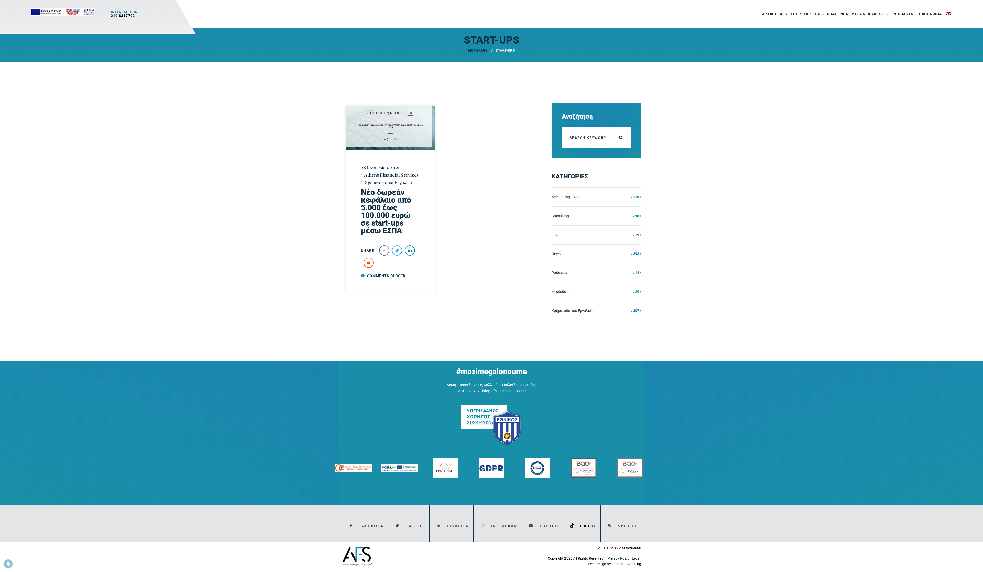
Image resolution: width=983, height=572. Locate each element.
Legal (636, 558)
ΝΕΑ (844, 14)
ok (621, 137)
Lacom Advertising (626, 564)
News (556, 254)
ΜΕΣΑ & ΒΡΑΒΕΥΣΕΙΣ (870, 14)
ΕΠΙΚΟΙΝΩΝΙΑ (929, 14)
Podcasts (903, 14)
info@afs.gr (124, 12)
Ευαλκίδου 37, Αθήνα (519, 385)
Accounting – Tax (565, 197)
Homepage (477, 50)
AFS (783, 14)
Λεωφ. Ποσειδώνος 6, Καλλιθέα (473, 385)
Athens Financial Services (391, 175)
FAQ (555, 235)
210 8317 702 (469, 391)
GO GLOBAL (826, 14)
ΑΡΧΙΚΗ (769, 14)
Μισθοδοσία (562, 292)
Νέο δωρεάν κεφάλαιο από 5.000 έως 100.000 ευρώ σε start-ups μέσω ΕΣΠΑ (386, 211)
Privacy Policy (618, 558)
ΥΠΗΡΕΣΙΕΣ (801, 14)
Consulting (560, 216)
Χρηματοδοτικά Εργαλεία (388, 182)
